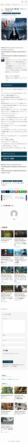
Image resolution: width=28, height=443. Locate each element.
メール (4, 340)
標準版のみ (4, 185)
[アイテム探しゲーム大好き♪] (2, 2)
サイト (4, 345)
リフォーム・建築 (16, 183)
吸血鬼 (22, 183)
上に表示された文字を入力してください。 (11, 353)
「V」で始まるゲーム (7, 13)
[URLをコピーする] (25, 191)
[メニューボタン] (26, 2)
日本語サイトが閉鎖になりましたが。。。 (12, 379)
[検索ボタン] (22, 2)
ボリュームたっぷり (7, 183)
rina (14, 219)
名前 (4, 335)
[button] (3, 191)
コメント (5, 318)
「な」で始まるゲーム (16, 13)
